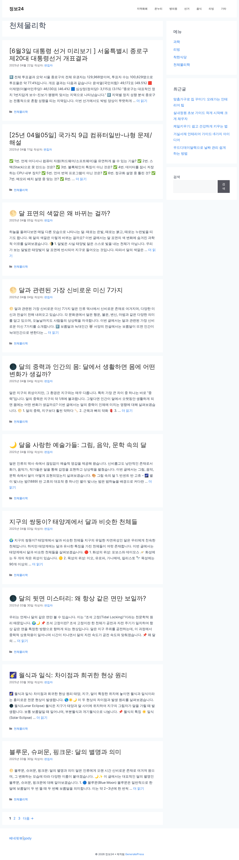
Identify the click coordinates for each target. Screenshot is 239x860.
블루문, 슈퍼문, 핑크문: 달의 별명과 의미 (65, 751)
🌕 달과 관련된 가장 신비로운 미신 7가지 (66, 290)
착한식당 (180, 57)
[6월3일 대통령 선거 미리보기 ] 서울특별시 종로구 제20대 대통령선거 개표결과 (78, 54)
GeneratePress (134, 854)
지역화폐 (142, 8)
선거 (186, 8)
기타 (223, 8)
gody (28, 838)
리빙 (211, 8)
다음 (28, 818)
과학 (176, 42)
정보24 (16, 8)
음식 (199, 8)
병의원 (173, 8)
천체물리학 (21, 111)
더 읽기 (141, 101)
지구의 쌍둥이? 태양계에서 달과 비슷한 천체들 (73, 521)
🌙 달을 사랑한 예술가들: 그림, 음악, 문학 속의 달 (77, 444)
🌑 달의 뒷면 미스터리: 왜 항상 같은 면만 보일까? (77, 598)
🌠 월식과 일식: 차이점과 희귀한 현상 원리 (68, 675)
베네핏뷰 (16, 838)
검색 (176, 177)
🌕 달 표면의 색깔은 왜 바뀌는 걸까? (59, 213)
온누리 (158, 8)
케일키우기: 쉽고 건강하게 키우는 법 (200, 126)
